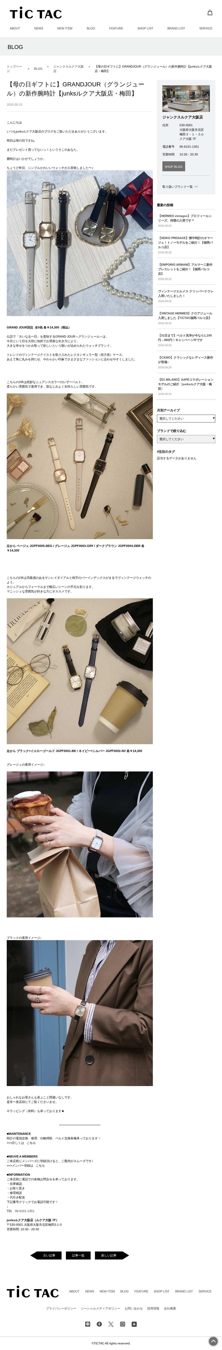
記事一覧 (78, 1255)
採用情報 (153, 1308)
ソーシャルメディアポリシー (100, 1308)
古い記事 (49, 1255)
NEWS (38, 28)
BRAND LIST (176, 28)
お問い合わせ (134, 1308)
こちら (31, 1143)
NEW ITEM (64, 28)
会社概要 (170, 1308)
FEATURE (116, 28)
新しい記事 (108, 1255)
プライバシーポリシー (61, 1308)
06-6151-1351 (24, 1211)
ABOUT (15, 28)
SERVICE (205, 28)
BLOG (91, 28)
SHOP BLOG (174, 166)
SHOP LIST (145, 28)
